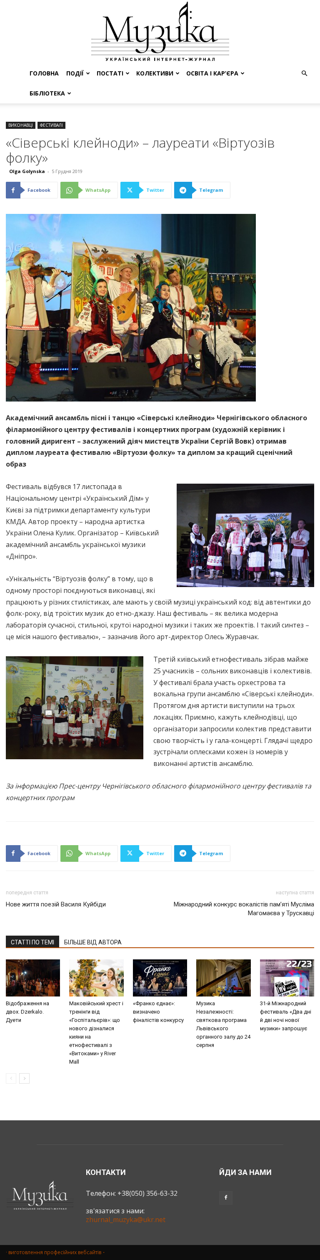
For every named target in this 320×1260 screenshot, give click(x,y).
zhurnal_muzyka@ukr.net (125, 1219)
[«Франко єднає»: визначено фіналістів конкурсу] (160, 978)
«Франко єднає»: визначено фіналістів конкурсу (158, 1011)
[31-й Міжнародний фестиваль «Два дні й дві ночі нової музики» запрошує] (287, 978)
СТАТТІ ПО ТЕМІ (32, 942)
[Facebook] (225, 1198)
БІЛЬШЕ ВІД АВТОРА (93, 942)
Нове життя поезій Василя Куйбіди (56, 904)
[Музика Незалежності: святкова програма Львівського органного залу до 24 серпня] (223, 978)
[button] (304, 73)
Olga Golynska (27, 171)
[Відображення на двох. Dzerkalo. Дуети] (33, 978)
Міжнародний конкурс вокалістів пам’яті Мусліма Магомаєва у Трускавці (244, 909)
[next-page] (24, 1078)
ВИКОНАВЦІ (20, 125)
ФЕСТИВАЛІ (51, 125)
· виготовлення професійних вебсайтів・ (56, 1252)
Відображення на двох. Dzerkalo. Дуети (27, 1011)
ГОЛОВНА (44, 73)
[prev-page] (11, 1078)
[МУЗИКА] (160, 31)
